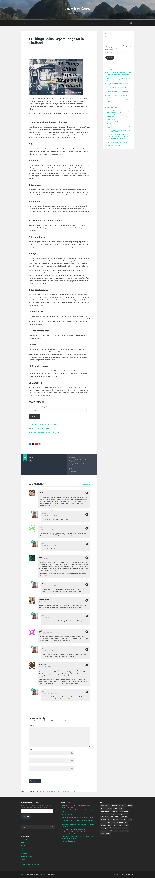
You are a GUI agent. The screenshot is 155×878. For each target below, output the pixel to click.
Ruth (40, 631)
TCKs (111, 830)
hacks (130, 819)
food (121, 819)
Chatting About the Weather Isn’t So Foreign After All (77, 817)
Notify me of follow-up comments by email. (42, 773)
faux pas (115, 819)
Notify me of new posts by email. (39, 776)
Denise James (44, 600)
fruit (125, 819)
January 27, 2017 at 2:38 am (46, 559)
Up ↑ (132, 874)
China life (121, 808)
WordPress (51, 874)
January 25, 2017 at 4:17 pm (46, 529)
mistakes (103, 825)
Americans (114, 805)
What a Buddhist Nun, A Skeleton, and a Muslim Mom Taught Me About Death (117, 141)
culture (125, 814)
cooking (120, 814)
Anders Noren (125, 874)
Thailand (77, 464)
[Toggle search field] (131, 23)
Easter (111, 816)
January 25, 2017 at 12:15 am (47, 494)
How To (24, 845)
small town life (111, 828)
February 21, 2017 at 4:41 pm (49, 617)
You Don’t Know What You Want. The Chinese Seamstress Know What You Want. (118, 137)
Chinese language (124, 811)
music (120, 825)
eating (116, 816)
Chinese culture (105, 811)
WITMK (108, 833)
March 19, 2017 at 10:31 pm (49, 693)
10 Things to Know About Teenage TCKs (117, 134)
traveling (122, 830)
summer (125, 828)
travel (116, 830)
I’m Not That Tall (110, 119)
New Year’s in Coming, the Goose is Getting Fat (44, 433)
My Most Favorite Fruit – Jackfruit (39, 428)
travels (82, 464)
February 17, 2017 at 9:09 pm (46, 601)
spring (118, 828)
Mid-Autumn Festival (122, 822)
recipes (126, 825)
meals (113, 822)
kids (102, 822)
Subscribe (109, 57)
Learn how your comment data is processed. (60, 791)
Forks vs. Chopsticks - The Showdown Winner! (118, 72)
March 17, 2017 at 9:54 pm (46, 666)
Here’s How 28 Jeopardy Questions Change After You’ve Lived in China (118, 111)
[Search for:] (38, 827)
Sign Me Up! (34, 416)
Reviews (24, 853)
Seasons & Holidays (86, 23)
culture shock (104, 816)
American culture (105, 805)
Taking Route (104, 830)
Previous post (74, 469)
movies (109, 825)
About (108, 23)
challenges (109, 808)
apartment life (122, 805)
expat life (103, 819)
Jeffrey (41, 557)
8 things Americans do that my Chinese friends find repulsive (117, 83)
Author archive (30, 460)
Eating (99, 23)
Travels (73, 461)
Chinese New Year (105, 814)
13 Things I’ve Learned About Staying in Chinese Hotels (46, 424)
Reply (86, 493)
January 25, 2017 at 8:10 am (49, 515)
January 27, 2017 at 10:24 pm (50, 586)
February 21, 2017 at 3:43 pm (49, 650)
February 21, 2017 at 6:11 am (46, 633)
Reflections (25, 851)
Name (31, 749)
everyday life (124, 816)
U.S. (127, 830)
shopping (103, 828)
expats (73, 464)
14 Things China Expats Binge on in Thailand (56, 41)
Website (31, 765)
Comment (32, 725)
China (115, 808)
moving (115, 825)
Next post (73, 471)
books (102, 808)
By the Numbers (37, 23)
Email (31, 757)
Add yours (86, 484)
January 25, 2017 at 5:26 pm (49, 545)
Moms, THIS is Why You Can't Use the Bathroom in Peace (116, 96)
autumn (130, 805)
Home (25, 23)
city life (114, 814)
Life (73, 23)
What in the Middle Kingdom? (57, 23)
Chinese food (114, 811)
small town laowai (77, 8)
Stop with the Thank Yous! (113, 145)
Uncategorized (26, 862)
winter (102, 833)
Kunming (107, 822)
